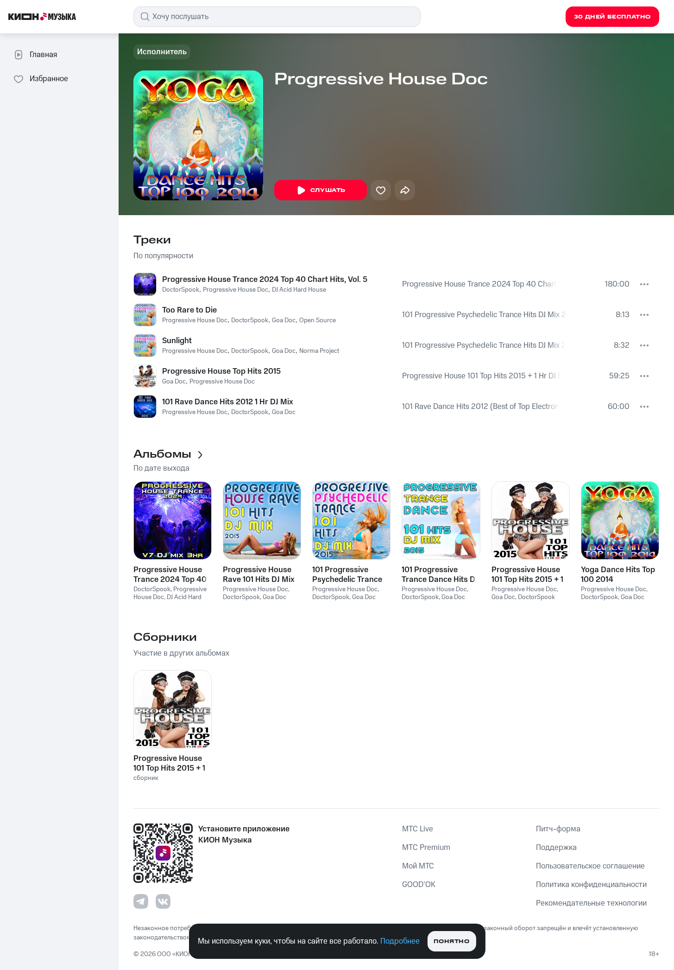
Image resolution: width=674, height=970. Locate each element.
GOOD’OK (418, 884)
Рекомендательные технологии (591, 903)
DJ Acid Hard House (299, 289)
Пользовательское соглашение (590, 866)
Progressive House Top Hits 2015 (221, 371)
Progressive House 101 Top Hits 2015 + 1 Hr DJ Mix (481, 376)
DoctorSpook (180, 289)
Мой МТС (418, 866)
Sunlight (177, 340)
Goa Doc (284, 320)
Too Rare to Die (189, 310)
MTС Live (417, 829)
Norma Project (319, 351)
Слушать (328, 190)
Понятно (451, 941)
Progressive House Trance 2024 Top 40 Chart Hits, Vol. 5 (264, 279)
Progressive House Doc (235, 289)
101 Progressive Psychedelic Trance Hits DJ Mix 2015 (485, 314)
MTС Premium (426, 847)
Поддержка (556, 847)
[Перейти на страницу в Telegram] (140, 901)
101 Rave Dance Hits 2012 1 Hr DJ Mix (227, 402)
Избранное (49, 78)
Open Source (317, 320)
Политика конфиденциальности (591, 884)
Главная (43, 54)
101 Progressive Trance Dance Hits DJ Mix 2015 (440, 574)
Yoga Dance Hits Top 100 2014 (618, 574)
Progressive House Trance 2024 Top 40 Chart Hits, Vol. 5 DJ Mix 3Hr (479, 284)
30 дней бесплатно (612, 17)
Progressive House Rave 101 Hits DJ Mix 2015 (259, 574)
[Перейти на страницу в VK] (163, 901)
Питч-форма (558, 829)
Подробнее (400, 941)
